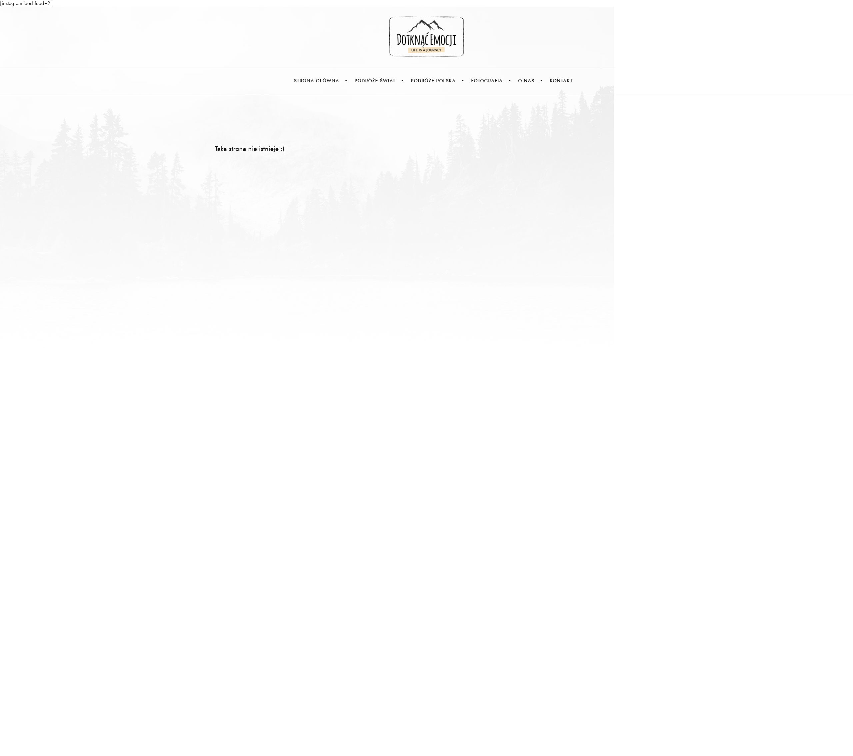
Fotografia (487, 81)
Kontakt (561, 81)
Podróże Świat (375, 81)
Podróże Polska (433, 81)
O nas (526, 81)
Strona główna (316, 81)
